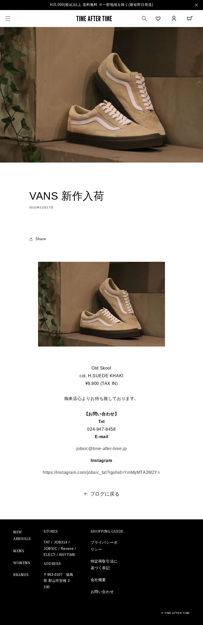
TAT (47, 542)
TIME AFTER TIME (177, 612)
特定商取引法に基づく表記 (104, 564)
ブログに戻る (105, 494)
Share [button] (40, 239)
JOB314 (60, 542)
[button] (8, 18)
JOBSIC (50, 549)
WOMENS (21, 563)
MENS (18, 551)
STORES (51, 531)
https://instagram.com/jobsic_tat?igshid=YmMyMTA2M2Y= (101, 472)
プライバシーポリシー (104, 545)
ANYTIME (67, 555)
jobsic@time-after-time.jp (101, 448)
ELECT (50, 555)
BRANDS (21, 575)
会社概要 (98, 580)
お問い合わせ (102, 592)
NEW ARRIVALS (22, 535)
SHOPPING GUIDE (107, 531)
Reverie (67, 549)
